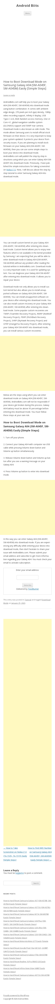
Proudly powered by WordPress (16, 995)
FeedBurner (33, 589)
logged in (20, 873)
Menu (27, 13)
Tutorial (28, 599)
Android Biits (27, 5)
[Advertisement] (27, 44)
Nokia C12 (11, 169)
